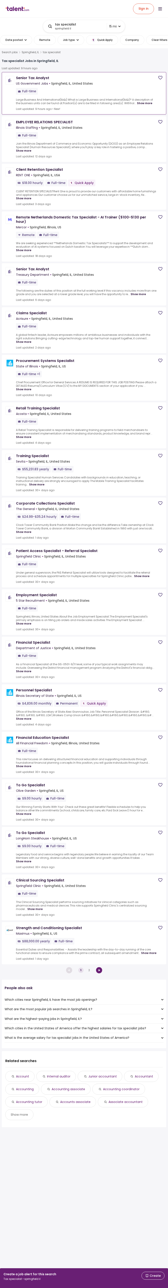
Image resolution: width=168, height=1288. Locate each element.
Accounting (25, 1089)
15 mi (113, 26)
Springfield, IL (30, 52)
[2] (99, 970)
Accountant (144, 1076)
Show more (144, 103)
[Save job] (160, 78)
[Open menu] (160, 8)
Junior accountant (102, 1076)
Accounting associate (68, 1089)
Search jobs (10, 52)
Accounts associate (75, 1102)
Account (22, 1076)
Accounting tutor (29, 1102)
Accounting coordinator (121, 1089)
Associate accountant (125, 1102)
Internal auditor (58, 1076)
